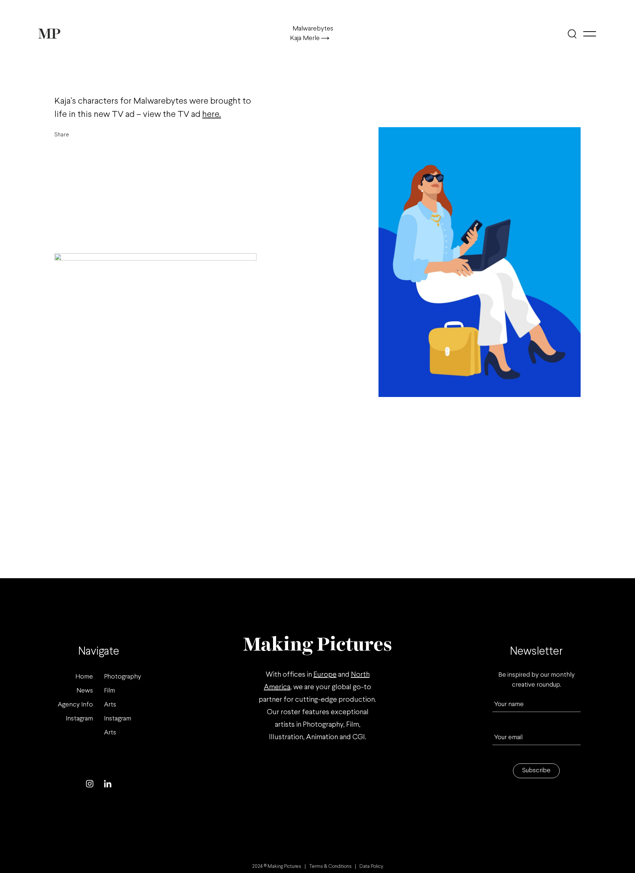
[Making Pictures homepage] (49, 34)
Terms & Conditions (330, 866)
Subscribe (536, 771)
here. (211, 114)
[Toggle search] (572, 34)
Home (84, 677)
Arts (110, 705)
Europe (325, 674)
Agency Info (75, 705)
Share (61, 134)
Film (109, 691)
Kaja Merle (305, 38)
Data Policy (371, 866)
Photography (122, 677)
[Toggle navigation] (589, 34)
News (84, 691)
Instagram (79, 719)
